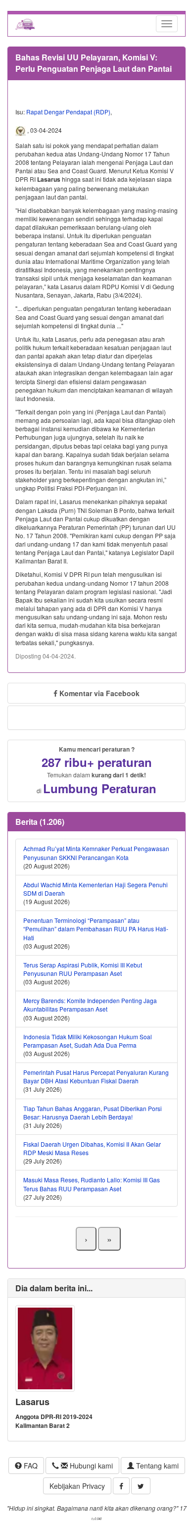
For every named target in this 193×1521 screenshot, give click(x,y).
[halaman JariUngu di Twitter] (140, 1485)
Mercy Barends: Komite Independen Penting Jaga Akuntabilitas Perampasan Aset (90, 1004)
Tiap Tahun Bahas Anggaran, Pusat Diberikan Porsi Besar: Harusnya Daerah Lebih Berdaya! (92, 1112)
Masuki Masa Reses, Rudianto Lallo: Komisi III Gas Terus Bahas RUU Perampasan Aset (91, 1183)
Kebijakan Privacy (77, 1486)
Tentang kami (156, 1465)
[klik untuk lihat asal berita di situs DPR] (21, 130)
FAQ (30, 1465)
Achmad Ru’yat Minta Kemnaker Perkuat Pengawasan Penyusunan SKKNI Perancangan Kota (96, 852)
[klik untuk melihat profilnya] (45, 1347)
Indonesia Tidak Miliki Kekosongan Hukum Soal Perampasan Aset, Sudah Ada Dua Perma (87, 1040)
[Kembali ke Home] (25, 23)
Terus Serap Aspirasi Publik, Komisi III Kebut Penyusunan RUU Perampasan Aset (82, 969)
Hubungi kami (90, 1465)
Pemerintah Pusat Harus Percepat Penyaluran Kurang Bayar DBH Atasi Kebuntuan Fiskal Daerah (96, 1076)
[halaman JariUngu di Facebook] (121, 1485)
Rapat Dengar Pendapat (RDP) (68, 111)
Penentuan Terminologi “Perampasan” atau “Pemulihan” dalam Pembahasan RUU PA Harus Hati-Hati (95, 928)
